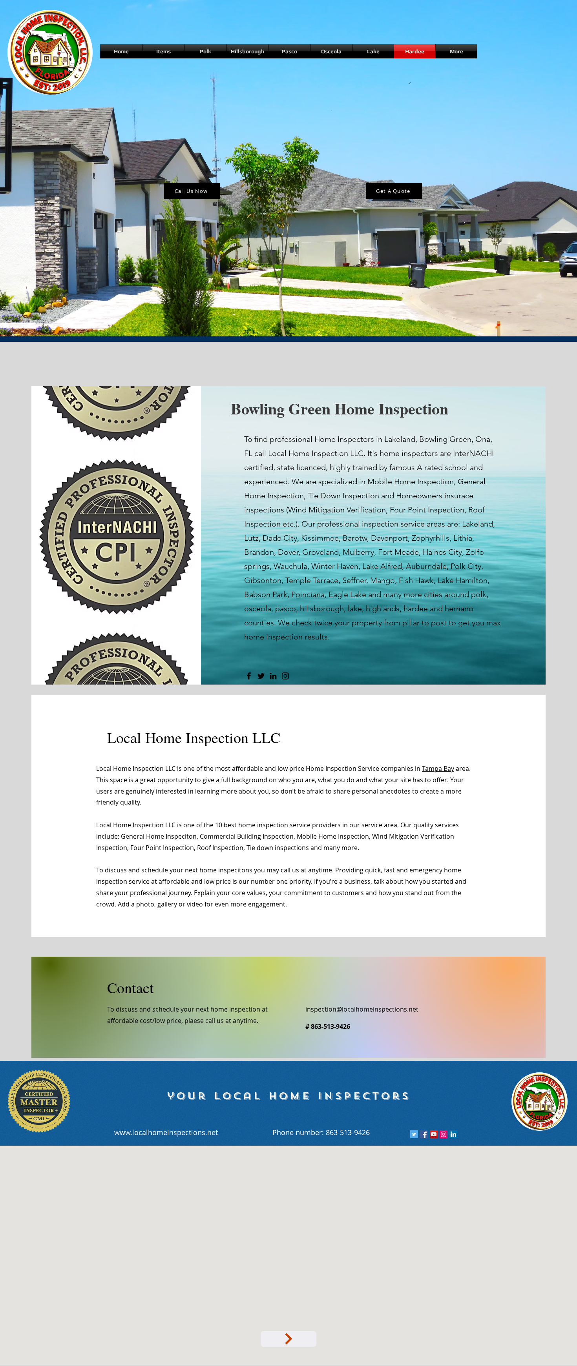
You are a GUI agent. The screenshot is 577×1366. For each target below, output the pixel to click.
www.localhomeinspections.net (166, 1132)
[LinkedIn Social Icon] (453, 1134)
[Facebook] (249, 676)
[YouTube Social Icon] (434, 1134)
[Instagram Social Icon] (443, 1134)
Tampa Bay (438, 768)
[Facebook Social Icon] (424, 1134)
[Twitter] (261, 676)
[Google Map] (288, 1339)
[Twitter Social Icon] (414, 1134)
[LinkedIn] (273, 676)
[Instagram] (285, 676)
